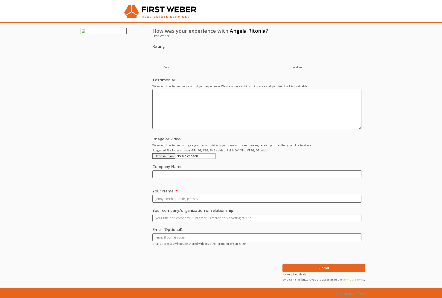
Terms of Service (353, 280)
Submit (323, 268)
